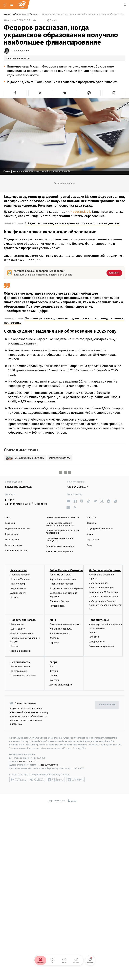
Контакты (91, 517)
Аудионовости (18, 593)
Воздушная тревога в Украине (66, 588)
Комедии (54, 638)
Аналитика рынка (20, 666)
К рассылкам (107, 705)
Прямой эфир (18, 583)
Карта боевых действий (63, 579)
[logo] (22, 4)
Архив (90, 534)
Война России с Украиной (66, 570)
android (18, 779)
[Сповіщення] (125, 5)
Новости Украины (20, 579)
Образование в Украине (26, 14)
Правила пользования (16, 551)
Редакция (10, 523)
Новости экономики (23, 620)
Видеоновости (18, 588)
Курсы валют (17, 629)
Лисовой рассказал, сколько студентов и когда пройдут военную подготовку (64, 320)
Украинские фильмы (61, 629)
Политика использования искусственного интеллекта (60, 524)
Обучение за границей (101, 646)
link (68, 501)
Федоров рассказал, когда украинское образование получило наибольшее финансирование (83, 14)
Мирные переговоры (61, 583)
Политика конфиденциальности (62, 517)
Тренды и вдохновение (23, 675)
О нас (8, 517)
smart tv (56, 779)
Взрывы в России (59, 601)
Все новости (18, 570)
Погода (14, 597)
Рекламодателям (13, 545)
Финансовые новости (22, 633)
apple (37, 779)
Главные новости (20, 574)
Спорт (53, 662)
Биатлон (54, 680)
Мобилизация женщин (101, 587)
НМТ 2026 (94, 637)
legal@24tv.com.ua (48, 765)
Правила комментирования (60, 546)
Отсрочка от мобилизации (103, 596)
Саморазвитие (97, 641)
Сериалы (54, 642)
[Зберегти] (113, 93)
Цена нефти (17, 624)
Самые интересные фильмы (65, 624)
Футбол (54, 671)
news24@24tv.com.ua (18, 487)
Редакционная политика (17, 529)
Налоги (14, 646)
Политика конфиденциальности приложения (62, 532)
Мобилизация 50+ (98, 583)
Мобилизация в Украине (105, 570)
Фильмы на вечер (59, 633)
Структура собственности (100, 529)
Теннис (53, 675)
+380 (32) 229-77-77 (28, 761)
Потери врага (57, 605)
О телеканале (12, 534)
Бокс (52, 666)
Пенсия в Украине (20, 650)
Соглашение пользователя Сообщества (59, 539)
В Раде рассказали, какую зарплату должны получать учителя (72, 223)
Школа (92, 632)
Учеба (7, 14)
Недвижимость (20, 662)
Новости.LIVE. (80, 212)
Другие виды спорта (61, 684)
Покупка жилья (18, 671)
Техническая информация (59, 552)
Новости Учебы (99, 620)
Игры (89, 545)
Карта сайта (93, 540)
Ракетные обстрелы (60, 574)
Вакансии (91, 523)
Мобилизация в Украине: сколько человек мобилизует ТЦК (105, 605)
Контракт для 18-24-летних (103, 592)
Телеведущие (12, 540)
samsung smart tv (76, 779)
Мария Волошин (21, 51)
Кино (53, 620)
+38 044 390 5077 (77, 487)
